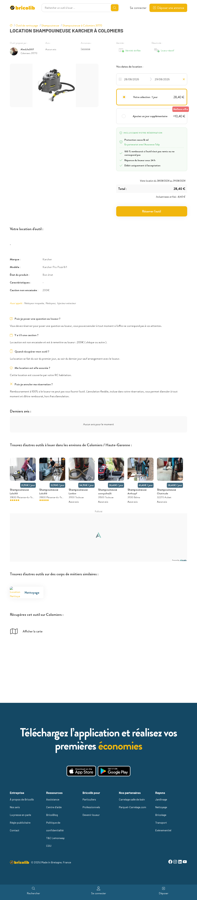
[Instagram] (175, 862)
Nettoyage (161, 807)
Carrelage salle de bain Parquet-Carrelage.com (132, 803)
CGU (48, 845)
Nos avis (15, 807)
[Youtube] (184, 862)
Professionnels (91, 807)
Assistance (52, 799)
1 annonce (85, 49)
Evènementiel (163, 830)
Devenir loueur (91, 814)
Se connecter (138, 8)
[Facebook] (170, 862)
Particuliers (89, 799)
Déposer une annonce (170, 8)
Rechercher (33, 893)
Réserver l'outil (151, 211)
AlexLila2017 (27, 49)
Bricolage (160, 814)
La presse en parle (20, 814)
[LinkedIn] (180, 862)
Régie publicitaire (20, 822)
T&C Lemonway (55, 838)
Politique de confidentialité (54, 826)
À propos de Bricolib (22, 799)
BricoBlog (52, 814)
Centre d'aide (54, 807)
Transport (161, 822)
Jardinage (161, 799)
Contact (14, 830)
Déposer (163, 893)
